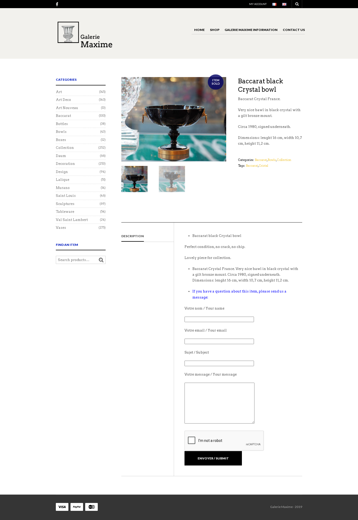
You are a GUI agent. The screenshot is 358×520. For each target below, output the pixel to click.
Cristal (263, 165)
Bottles (62, 124)
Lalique (62, 180)
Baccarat (261, 160)
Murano (63, 188)
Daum (61, 156)
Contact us (294, 30)
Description (132, 236)
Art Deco (63, 100)
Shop (214, 30)
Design (62, 172)
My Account (258, 4)
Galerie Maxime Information (251, 30)
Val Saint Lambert (72, 220)
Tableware (65, 212)
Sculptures (65, 204)
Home (199, 30)
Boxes (61, 140)
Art (59, 92)
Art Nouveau (67, 108)
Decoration (65, 164)
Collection (284, 160)
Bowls (272, 160)
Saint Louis (66, 196)
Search (101, 260)
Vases (61, 228)
